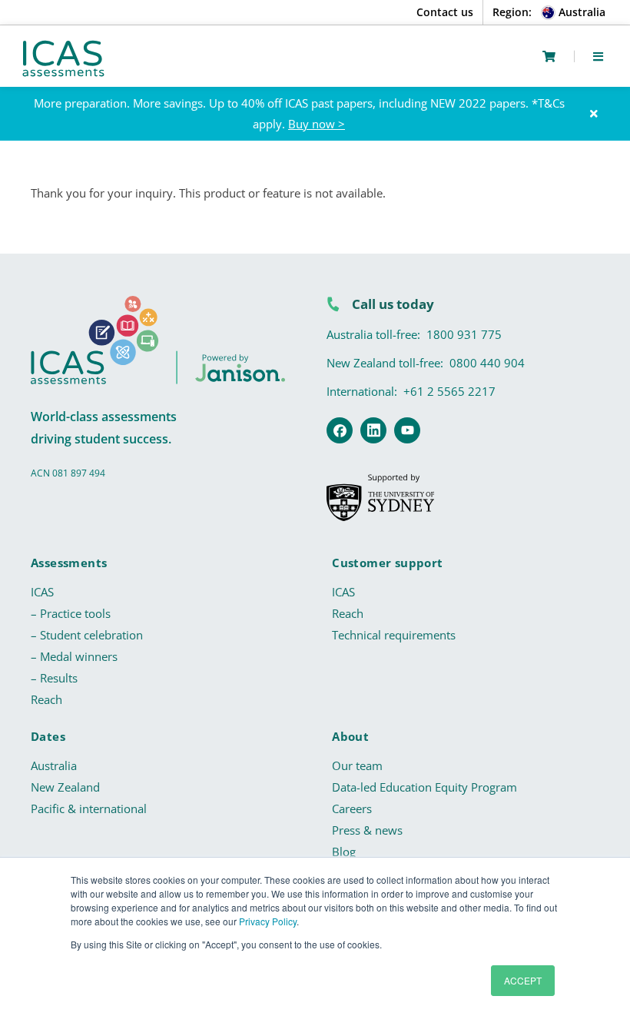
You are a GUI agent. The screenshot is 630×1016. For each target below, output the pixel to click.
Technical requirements (394, 634)
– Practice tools (71, 613)
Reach (46, 699)
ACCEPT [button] (523, 980)
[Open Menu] (598, 56)
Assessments (69, 562)
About (350, 736)
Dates (48, 736)
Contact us (444, 12)
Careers (352, 808)
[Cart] (549, 56)
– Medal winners (74, 656)
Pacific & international (89, 808)
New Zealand (65, 787)
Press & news (367, 830)
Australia (54, 765)
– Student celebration (87, 634)
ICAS (42, 591)
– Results (54, 678)
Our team (357, 765)
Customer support (387, 562)
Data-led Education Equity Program (424, 787)
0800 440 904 (487, 362)
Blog (344, 851)
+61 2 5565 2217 (449, 391)
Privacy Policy (268, 921)
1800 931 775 (464, 334)
